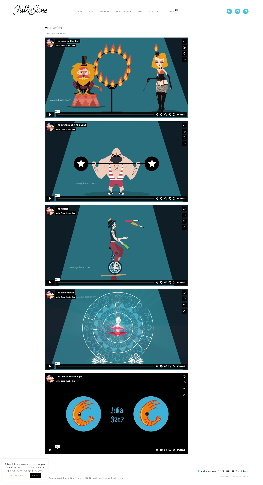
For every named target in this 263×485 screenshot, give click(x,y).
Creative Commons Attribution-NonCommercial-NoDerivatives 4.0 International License (82, 478)
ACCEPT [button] (35, 476)
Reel (91, 12)
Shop (140, 12)
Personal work (123, 12)
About (79, 12)
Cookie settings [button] (18, 475)
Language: (170, 12)
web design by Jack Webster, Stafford (234, 476)
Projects (104, 12)
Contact (153, 12)
